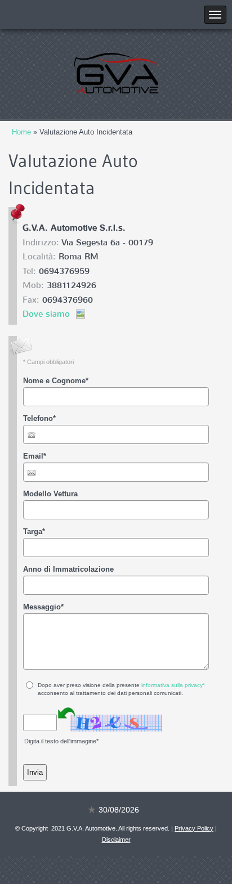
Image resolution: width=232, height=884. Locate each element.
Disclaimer (116, 839)
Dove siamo (46, 314)
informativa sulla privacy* (173, 685)
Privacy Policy (194, 828)
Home (21, 132)
